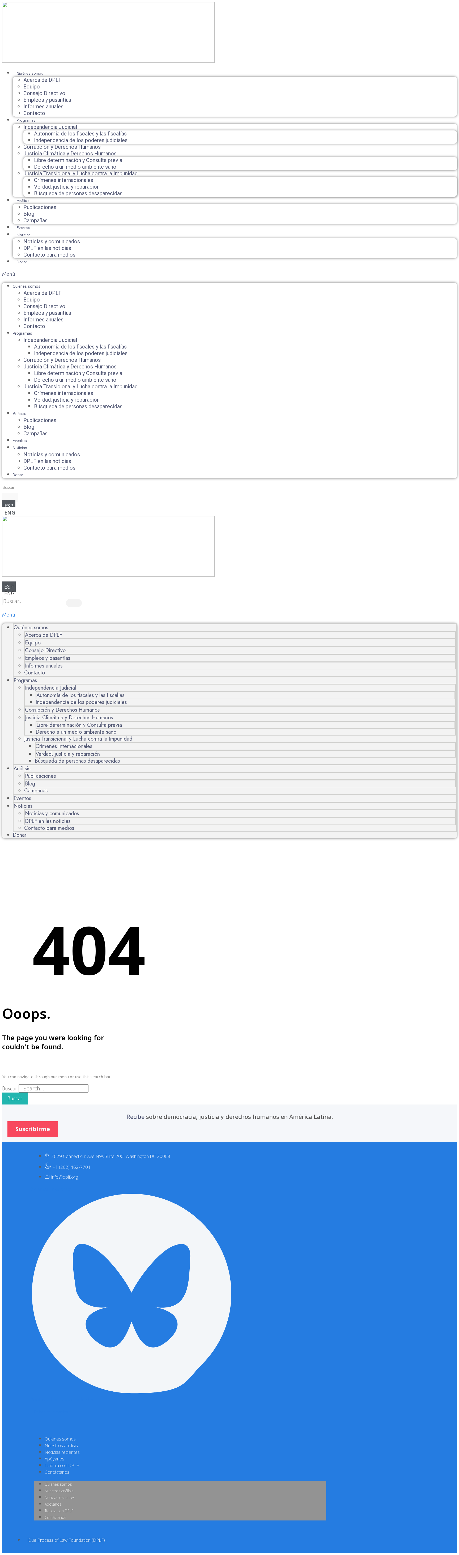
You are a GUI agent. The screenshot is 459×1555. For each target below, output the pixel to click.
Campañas (35, 220)
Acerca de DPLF (42, 80)
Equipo (31, 86)
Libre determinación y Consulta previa (78, 160)
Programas (26, 120)
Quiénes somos (30, 73)
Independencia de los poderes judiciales (81, 140)
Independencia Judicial (50, 127)
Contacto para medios (49, 255)
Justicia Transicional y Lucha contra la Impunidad (80, 173)
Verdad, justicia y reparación (67, 187)
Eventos (23, 228)
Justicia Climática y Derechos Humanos (70, 153)
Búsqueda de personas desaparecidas (78, 193)
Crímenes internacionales (63, 180)
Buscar (9, 1089)
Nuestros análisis (61, 1445)
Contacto (34, 113)
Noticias (24, 235)
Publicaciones (39, 207)
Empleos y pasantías (47, 100)
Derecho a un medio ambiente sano (75, 167)
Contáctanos (57, 1472)
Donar (22, 262)
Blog (28, 214)
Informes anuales (43, 106)
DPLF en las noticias (47, 248)
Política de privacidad (52, 1412)
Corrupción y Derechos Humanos (62, 147)
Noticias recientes (62, 1452)
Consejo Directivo (44, 93)
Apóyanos (54, 1459)
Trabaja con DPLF (62, 1465)
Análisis (23, 200)
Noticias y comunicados (51, 241)
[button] (229, 274)
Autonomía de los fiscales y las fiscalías (80, 133)
